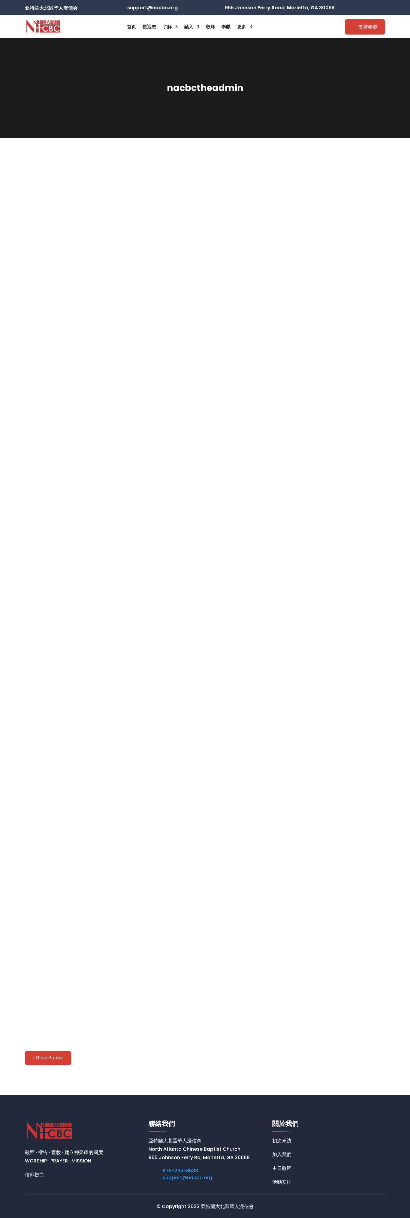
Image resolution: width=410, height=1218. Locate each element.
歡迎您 (149, 26)
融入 (188, 26)
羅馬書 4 (45, 1005)
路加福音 (45, 709)
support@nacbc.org (187, 1177)
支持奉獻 (368, 26)
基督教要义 (49, 412)
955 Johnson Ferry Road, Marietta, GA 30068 (280, 7)
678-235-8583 (180, 1170)
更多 (241, 26)
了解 (167, 26)
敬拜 (210, 26)
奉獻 (226, 26)
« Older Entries (48, 1058)
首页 (131, 26)
